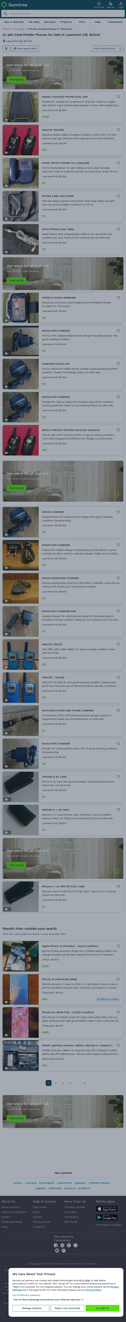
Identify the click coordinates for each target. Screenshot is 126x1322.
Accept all (102, 1308)
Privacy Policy (93, 1290)
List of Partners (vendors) (26, 1295)
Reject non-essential (67, 1308)
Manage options (32, 1308)
